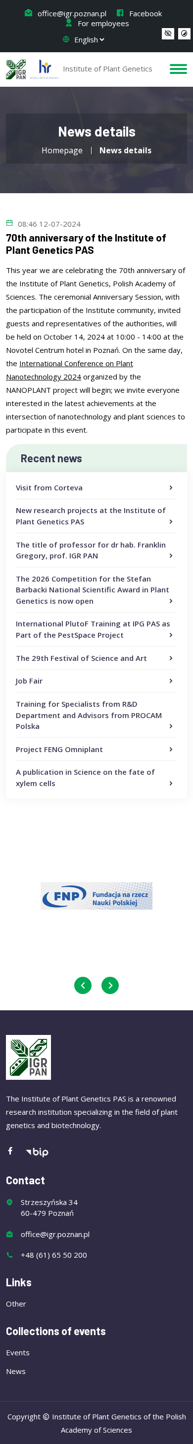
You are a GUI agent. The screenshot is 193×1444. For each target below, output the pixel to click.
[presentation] (83, 985)
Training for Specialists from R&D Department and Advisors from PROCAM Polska (89, 715)
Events (18, 1352)
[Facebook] (15, 1151)
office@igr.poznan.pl (71, 13)
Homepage (62, 150)
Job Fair (29, 681)
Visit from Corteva (49, 487)
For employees (102, 23)
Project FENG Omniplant (59, 749)
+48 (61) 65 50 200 (54, 1255)
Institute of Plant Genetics (106, 68)
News (16, 1371)
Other (16, 1303)
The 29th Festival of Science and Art (81, 658)
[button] (168, 34)
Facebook (144, 13)
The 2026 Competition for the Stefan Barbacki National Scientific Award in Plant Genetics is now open (92, 590)
